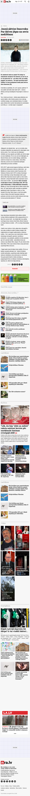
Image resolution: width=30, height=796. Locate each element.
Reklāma (7, 786)
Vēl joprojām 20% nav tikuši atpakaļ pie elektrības (18, 383)
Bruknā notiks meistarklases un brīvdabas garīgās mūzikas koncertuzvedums (20, 458)
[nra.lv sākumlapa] (7, 1)
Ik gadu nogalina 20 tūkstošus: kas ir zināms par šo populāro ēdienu (17, 298)
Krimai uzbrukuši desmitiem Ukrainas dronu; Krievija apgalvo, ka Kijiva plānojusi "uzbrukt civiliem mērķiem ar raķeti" (17, 336)
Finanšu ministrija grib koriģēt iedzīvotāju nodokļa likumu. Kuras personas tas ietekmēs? (21, 675)
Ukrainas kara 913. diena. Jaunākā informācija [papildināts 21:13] (16, 318)
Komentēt (15, 268)
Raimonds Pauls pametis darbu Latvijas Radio (20, 475)
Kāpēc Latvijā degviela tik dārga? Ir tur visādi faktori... (14, 630)
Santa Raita (3, 37)
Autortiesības (12, 788)
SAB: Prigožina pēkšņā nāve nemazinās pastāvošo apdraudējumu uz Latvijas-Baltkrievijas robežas (17, 324)
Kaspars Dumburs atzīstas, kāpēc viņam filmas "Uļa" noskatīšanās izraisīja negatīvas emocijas (7, 458)
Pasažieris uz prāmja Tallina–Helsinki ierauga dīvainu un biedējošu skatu (16, 210)
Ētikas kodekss (19, 788)
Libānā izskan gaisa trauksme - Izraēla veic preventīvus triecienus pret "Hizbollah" (17, 308)
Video (3, 523)
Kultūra (5, 26)
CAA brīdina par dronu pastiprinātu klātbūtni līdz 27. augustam (19, 375)
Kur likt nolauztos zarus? (17, 391)
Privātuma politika (16, 786)
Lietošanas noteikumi (5, 788)
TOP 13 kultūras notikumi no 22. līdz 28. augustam (7, 475)
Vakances (25, 788)
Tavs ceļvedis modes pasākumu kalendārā (15, 329)
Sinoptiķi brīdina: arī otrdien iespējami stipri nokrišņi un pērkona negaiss (16, 206)
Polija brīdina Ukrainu (16, 365)
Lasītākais (5, 353)
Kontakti (2, 790)
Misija (10, 786)
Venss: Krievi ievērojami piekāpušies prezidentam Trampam (17, 313)
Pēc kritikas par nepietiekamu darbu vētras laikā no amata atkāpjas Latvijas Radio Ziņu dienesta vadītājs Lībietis (19, 358)
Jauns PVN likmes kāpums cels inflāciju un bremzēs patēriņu (15, 302)
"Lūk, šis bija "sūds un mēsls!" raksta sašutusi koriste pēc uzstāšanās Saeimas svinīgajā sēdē (15, 429)
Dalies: (9, 264)
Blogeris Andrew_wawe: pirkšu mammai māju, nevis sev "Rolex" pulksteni (15, 343)
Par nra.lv (2, 786)
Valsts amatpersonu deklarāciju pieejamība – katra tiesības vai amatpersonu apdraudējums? (7, 655)
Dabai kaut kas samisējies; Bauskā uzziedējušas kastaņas (16, 348)
